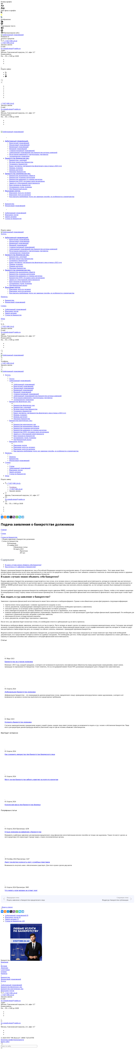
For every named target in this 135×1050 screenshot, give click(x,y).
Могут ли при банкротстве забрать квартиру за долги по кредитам (31, 780)
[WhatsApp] (17, 517)
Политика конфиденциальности (12, 1040)
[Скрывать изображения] (2, 24)
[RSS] (1, 519)
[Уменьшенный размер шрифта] (2, 4)
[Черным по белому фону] (1, 13)
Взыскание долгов (11, 215)
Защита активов (11, 217)
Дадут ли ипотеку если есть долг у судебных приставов (27, 862)
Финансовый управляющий (15, 206)
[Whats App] (6, 76)
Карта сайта (5, 1041)
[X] (11, 517)
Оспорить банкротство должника (18, 722)
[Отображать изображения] (2, 21)
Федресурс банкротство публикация (115, 900)
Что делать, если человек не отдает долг (21, 890)
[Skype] (20, 517)
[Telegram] (23, 517)
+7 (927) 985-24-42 (10, 41)
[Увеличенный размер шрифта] (2, 9)
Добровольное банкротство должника (20, 692)
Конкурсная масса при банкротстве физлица (22, 805)
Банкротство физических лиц (11, 987)
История (4, 966)
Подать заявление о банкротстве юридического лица (26, 900)
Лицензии (4, 968)
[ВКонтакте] (2, 517)
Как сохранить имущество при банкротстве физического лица (30, 754)
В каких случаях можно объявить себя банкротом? (23, 565)
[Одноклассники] (5, 517)
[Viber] (5, 72)
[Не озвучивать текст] (2, 31)
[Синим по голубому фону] (1, 17)
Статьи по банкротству (13, 218)
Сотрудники (5, 970)
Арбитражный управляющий (15, 213)
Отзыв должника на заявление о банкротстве (23, 832)
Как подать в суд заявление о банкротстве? (20, 567)
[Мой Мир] (8, 517)
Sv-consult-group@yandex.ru (11, 48)
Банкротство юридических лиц (12, 989)
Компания (4, 962)
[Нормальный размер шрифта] (2, 6)
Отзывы (4, 972)
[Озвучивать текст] (2, 28)
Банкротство (9, 204)
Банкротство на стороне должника (19, 662)
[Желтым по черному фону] (1, 15)
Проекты (4, 973)
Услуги (3, 981)
